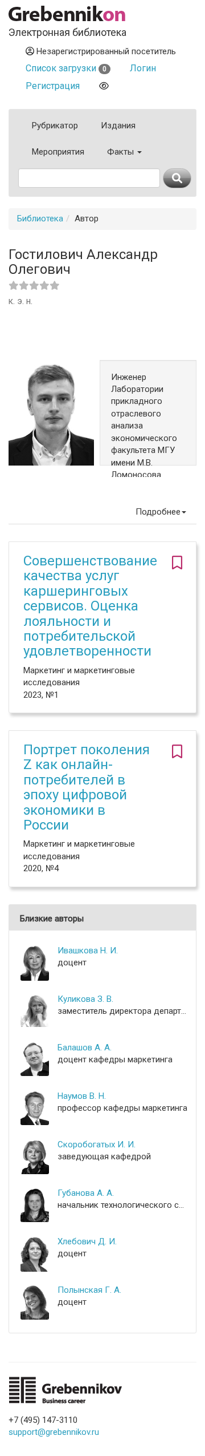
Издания (118, 125)
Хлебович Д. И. (87, 1241)
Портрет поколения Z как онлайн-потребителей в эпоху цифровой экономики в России (86, 787)
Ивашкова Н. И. (88, 950)
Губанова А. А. (86, 1193)
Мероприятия (58, 152)
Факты (121, 152)
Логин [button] (143, 68)
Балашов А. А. (85, 1047)
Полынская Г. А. (89, 1290)
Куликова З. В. (85, 999)
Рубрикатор (55, 125)
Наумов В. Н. (82, 1096)
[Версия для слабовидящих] (104, 86)
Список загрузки (66, 68)
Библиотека (40, 218)
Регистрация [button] (53, 85)
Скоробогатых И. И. (97, 1144)
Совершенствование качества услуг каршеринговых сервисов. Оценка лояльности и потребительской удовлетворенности (90, 606)
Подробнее (158, 512)
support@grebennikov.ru (54, 1432)
